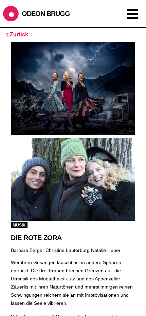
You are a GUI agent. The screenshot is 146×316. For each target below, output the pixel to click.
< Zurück (16, 34)
